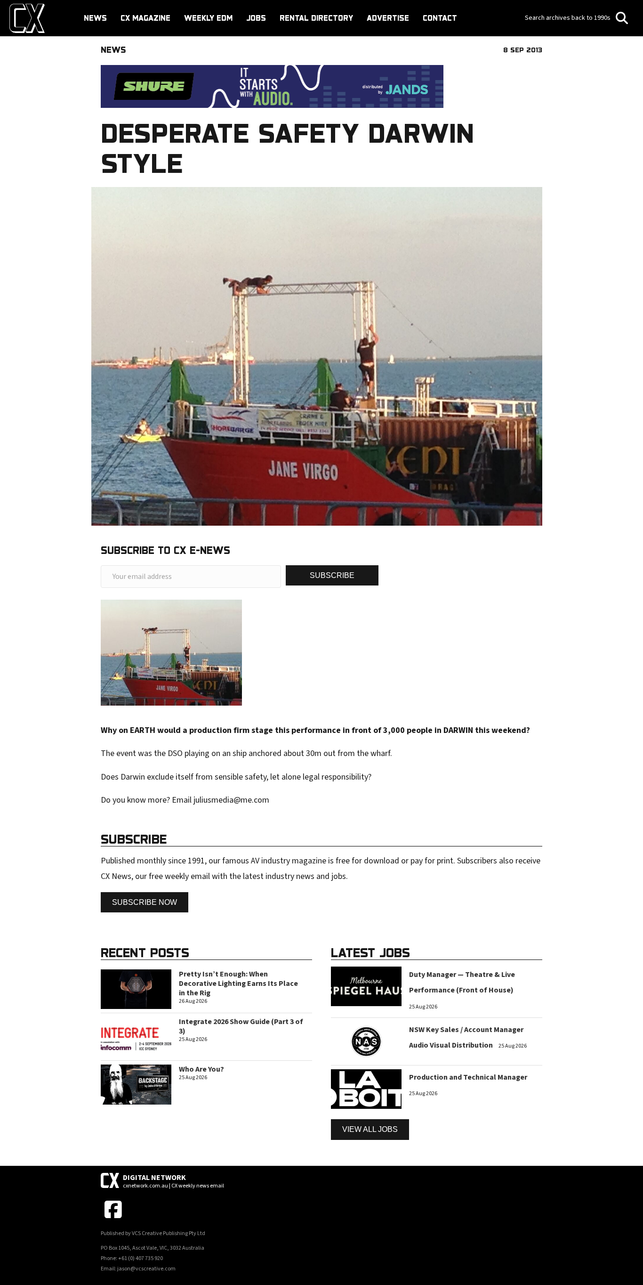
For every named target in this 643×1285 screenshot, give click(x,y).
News (95, 18)
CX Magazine (145, 18)
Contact (440, 18)
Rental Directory (316, 18)
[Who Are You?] (136, 1084)
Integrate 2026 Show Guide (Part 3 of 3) (241, 1026)
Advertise (388, 18)
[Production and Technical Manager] (366, 1089)
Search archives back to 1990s (568, 18)
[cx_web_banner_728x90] (272, 86)
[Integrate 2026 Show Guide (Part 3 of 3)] (136, 1036)
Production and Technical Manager (468, 1077)
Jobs (256, 18)
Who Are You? (201, 1069)
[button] (332, 575)
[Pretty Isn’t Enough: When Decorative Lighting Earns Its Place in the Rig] (136, 988)
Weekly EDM (208, 18)
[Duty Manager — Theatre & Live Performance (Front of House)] (366, 986)
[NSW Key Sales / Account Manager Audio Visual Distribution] (366, 1041)
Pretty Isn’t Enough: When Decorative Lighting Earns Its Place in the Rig (238, 983)
